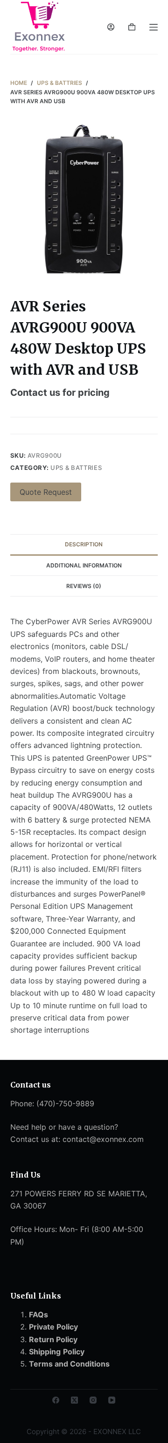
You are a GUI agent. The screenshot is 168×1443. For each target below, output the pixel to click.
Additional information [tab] (84, 565)
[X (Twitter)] (74, 1400)
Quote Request (46, 492)
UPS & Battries (76, 467)
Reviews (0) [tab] (83, 585)
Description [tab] (84, 544)
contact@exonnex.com (103, 1139)
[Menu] (153, 27)
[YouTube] (111, 1400)
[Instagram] (93, 1400)
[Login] (110, 26)
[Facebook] (55, 1400)
